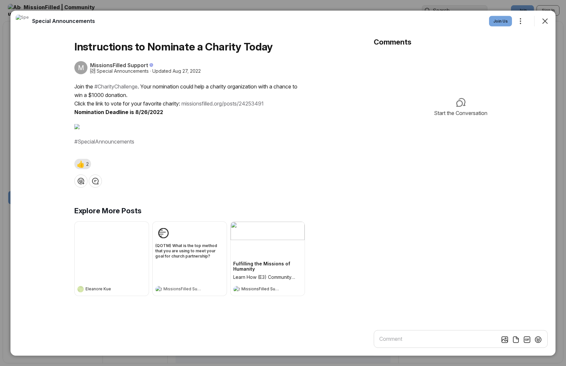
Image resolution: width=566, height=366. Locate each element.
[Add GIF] (527, 339)
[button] (82, 164)
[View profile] (80, 289)
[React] (81, 181)
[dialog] (283, 183)
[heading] (105, 289)
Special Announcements (123, 70)
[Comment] (95, 180)
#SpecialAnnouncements (104, 141)
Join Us (500, 20)
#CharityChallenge (116, 86)
